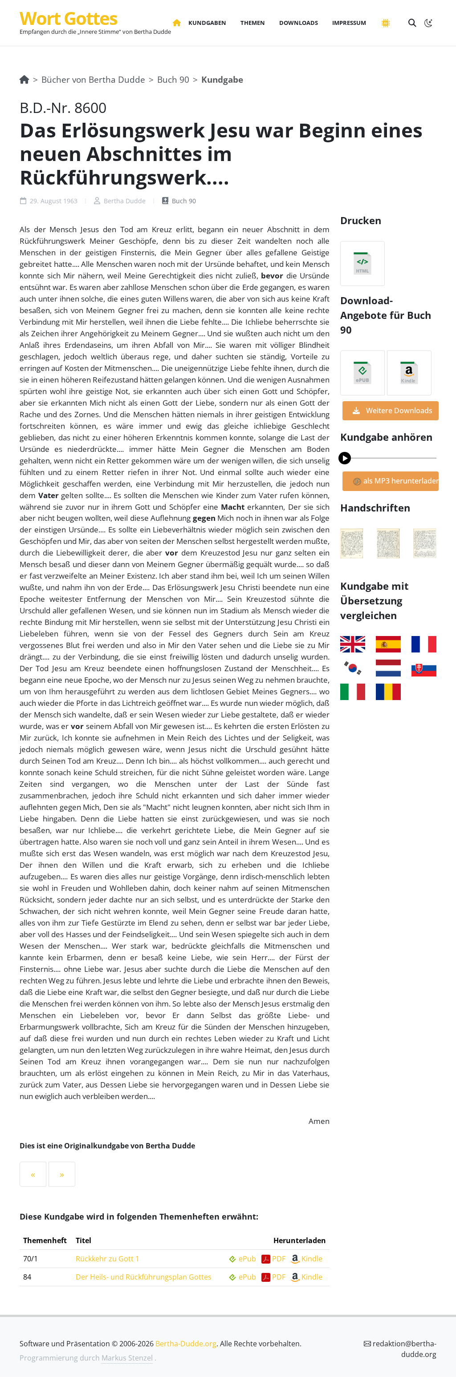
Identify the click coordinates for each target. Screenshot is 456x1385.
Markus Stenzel (127, 1358)
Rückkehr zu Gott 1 (107, 1259)
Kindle (311, 1259)
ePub (247, 1259)
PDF (278, 1259)
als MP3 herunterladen (400, 481)
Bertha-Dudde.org (185, 1344)
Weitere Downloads (398, 410)
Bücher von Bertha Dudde (93, 79)
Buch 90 (173, 79)
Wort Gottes (68, 18)
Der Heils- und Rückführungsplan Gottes (144, 1277)
